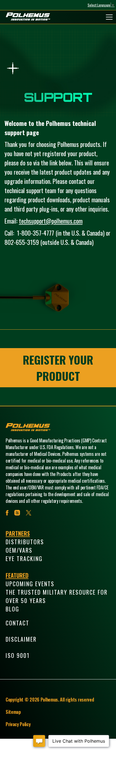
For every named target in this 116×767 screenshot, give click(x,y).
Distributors (25, 542)
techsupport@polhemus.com (50, 220)
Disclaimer (21, 639)
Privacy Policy (18, 724)
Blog (12, 609)
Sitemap (13, 712)
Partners (18, 533)
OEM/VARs (19, 550)
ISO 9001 (18, 655)
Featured (17, 575)
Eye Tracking (24, 558)
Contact (17, 623)
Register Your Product (58, 367)
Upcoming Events (30, 584)
